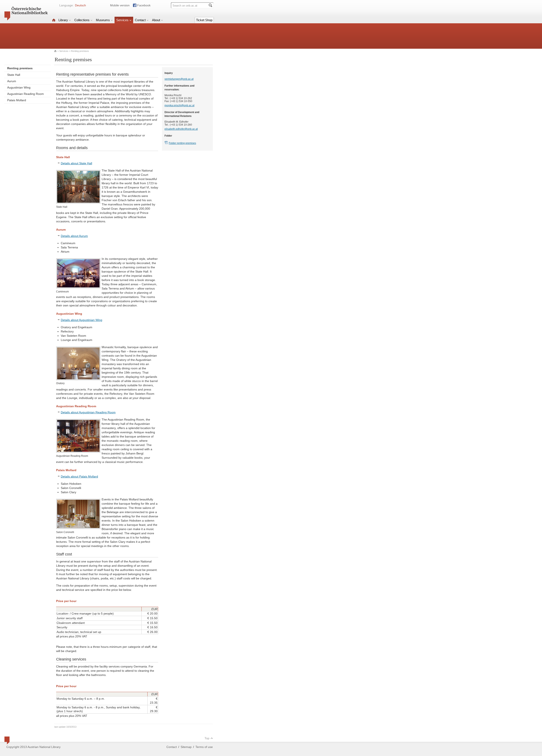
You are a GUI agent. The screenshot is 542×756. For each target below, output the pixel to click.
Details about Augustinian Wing (81, 320)
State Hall (13, 74)
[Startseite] (54, 20)
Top (207, 738)
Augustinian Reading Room (25, 94)
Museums (103, 20)
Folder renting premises (182, 143)
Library (63, 20)
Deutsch (80, 5)
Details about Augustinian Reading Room (88, 412)
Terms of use (204, 747)
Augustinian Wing (18, 87)
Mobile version (120, 5)
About (156, 20)
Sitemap (186, 747)
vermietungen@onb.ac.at (179, 79)
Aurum (11, 81)
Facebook (144, 5)
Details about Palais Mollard (79, 476)
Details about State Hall (76, 163)
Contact (140, 20)
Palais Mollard (16, 100)
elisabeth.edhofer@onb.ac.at (181, 128)
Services (122, 20)
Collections (82, 20)
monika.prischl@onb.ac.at (179, 105)
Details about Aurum (74, 236)
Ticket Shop (204, 20)
